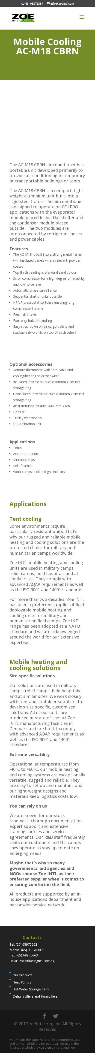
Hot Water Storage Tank (31, 989)
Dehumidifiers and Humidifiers (35, 996)
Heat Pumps (22, 982)
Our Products (23, 975)
